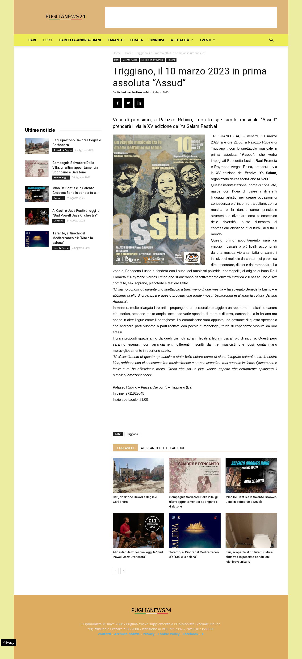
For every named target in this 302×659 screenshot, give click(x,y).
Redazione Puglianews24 (133, 92)
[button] (271, 40)
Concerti (58, 198)
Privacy (149, 634)
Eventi (205, 40)
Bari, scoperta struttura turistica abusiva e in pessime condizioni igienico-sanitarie (249, 556)
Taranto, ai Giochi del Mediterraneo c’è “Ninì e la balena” (72, 238)
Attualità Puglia (63, 150)
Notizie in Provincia (152, 59)
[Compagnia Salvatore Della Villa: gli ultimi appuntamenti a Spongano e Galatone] (195, 475)
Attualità (180, 40)
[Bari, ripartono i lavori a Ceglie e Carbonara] (138, 475)
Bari (32, 40)
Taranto (116, 40)
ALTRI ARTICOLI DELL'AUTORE (163, 448)
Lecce (48, 40)
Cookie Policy (169, 634)
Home (117, 53)
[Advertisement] (191, 17)
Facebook (190, 634)
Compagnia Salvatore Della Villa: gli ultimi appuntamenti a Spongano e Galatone (193, 501)
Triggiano (132, 434)
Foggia (136, 40)
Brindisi (157, 40)
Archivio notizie (127, 634)
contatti (104, 634)
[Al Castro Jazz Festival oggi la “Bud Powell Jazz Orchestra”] (138, 530)
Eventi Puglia (130, 59)
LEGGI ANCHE (125, 448)
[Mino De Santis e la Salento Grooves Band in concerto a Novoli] (251, 475)
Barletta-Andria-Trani (80, 40)
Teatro (171, 59)
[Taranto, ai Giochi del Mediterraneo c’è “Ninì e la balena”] (195, 530)
